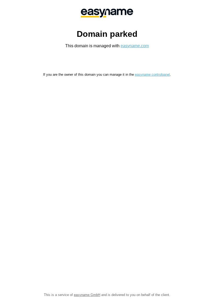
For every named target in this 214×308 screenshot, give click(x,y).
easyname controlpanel (152, 74)
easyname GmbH (87, 295)
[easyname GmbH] (107, 13)
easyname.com (135, 46)
